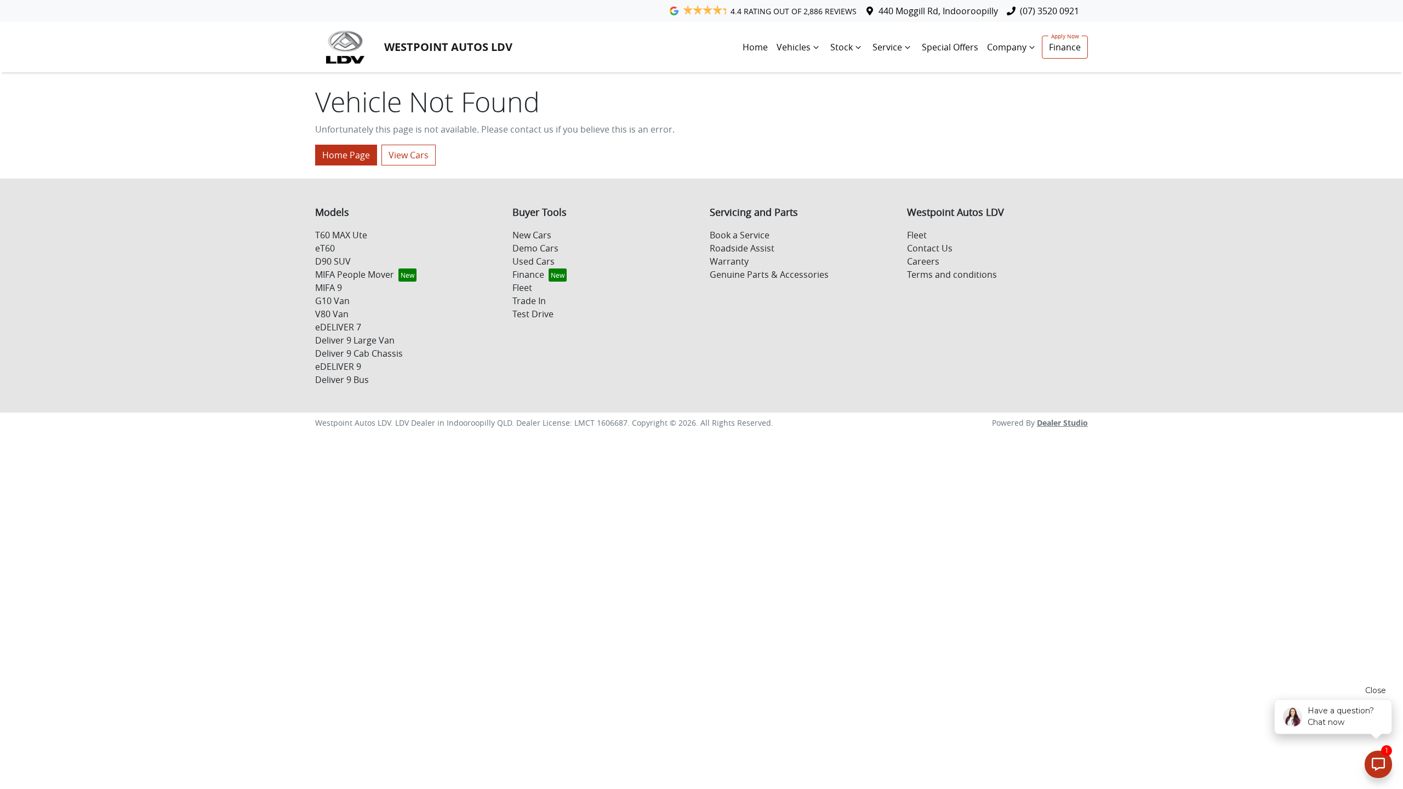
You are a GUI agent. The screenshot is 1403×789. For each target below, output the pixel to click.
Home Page (346, 155)
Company (1006, 47)
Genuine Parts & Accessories (769, 274)
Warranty (729, 261)
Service (887, 47)
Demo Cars (535, 248)
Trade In (529, 301)
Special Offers (950, 47)
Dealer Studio (1062, 423)
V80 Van (332, 314)
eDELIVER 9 (338, 367)
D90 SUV (333, 261)
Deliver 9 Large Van (355, 340)
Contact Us (930, 248)
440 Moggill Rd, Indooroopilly (938, 11)
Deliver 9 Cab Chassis (359, 353)
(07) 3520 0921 (1049, 11)
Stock (841, 47)
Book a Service (739, 235)
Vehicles (794, 47)
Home (755, 47)
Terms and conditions (952, 274)
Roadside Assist (742, 248)
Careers (923, 261)
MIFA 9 (328, 288)
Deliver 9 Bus (342, 380)
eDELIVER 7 (338, 327)
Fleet (522, 288)
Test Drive (533, 314)
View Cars (409, 155)
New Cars (531, 235)
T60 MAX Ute (341, 235)
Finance (1065, 47)
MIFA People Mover (354, 274)
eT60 (325, 248)
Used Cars (533, 261)
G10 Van (332, 301)
